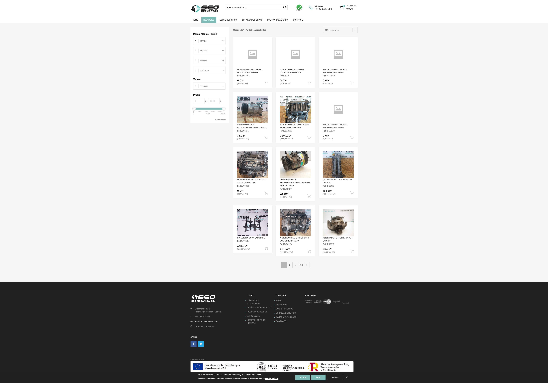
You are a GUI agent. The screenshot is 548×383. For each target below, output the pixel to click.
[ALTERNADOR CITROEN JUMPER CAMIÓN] (338, 222)
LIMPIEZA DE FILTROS (252, 20)
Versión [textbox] (203, 86)
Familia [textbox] (203, 61)
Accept (303, 377)
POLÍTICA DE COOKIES (257, 312)
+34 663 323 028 (322, 9)
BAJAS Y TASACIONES (277, 20)
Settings (335, 377)
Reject (318, 377)
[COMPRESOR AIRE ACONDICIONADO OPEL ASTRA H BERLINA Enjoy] (295, 164)
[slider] (194, 108)
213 (301, 265)
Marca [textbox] (203, 41)
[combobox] (209, 40)
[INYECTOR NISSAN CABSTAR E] (252, 222)
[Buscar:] (256, 7)
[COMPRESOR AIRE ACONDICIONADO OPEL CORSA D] (252, 109)
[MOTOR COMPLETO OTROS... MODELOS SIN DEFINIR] (252, 54)
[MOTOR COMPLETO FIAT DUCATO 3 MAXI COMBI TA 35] (252, 164)
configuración (271, 378)
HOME (195, 20)
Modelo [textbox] (203, 51)
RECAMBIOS (208, 20)
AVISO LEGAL (253, 316)
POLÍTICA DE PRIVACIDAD (259, 307)
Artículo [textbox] (204, 71)
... (295, 265)
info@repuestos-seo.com (206, 321)
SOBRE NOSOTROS (228, 20)
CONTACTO (298, 20)
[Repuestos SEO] (205, 8)
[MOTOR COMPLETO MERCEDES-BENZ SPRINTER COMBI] (295, 109)
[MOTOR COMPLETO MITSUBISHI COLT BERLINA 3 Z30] (295, 222)
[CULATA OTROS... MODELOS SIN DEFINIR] (338, 164)
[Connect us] (194, 344)
